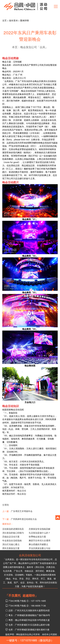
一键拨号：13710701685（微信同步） (30, 640)
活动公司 (21, 77)
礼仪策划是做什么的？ (39, 532)
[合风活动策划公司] (25, 6)
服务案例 (13, 20)
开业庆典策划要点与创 (39, 548)
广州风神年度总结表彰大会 (24, 518)
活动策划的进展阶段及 (13, 528)
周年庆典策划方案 (11, 548)
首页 (4, 20)
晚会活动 (21, 490)
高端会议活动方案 (11, 536)
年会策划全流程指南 (12, 540)
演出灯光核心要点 (11, 544)
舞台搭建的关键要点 (38, 544)
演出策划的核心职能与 (13, 532)
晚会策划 (21, 493)
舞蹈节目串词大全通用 (39, 540)
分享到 (5, 504)
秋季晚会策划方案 (37, 536)
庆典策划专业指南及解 (39, 528)
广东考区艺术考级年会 (21, 511)
